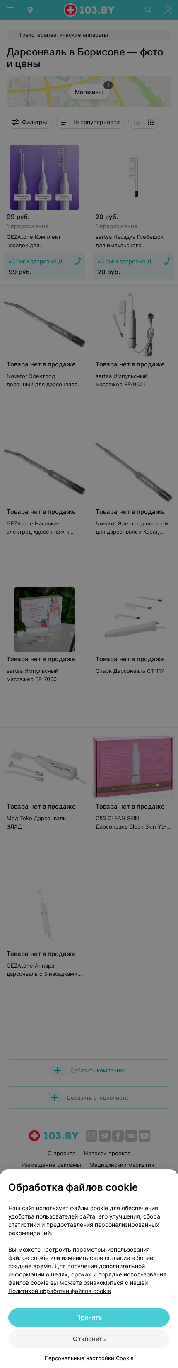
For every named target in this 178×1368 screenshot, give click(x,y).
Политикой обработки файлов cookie (59, 1290)
